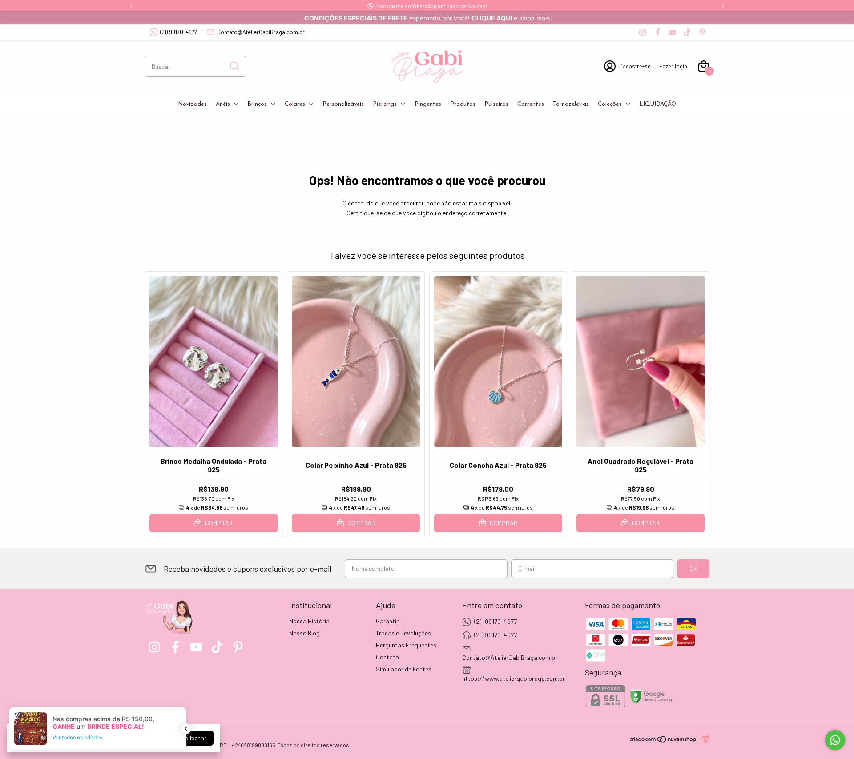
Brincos (257, 104)
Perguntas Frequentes (406, 645)
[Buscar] (234, 65)
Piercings (385, 104)
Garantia (388, 621)
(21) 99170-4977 (178, 32)
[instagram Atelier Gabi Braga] (642, 32)
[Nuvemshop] (663, 740)
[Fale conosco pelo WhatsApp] (835, 740)
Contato (387, 657)
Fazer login (673, 66)
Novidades (192, 104)
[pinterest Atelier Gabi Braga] (702, 32)
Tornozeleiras (571, 104)
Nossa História (309, 621)
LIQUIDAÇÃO (657, 104)
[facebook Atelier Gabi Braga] (657, 32)
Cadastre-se (635, 66)
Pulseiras (496, 104)
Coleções (610, 104)
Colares (295, 104)
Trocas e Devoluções (403, 633)
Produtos (462, 104)
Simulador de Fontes (403, 669)
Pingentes (428, 104)
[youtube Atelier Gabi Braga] (672, 32)
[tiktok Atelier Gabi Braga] (687, 32)
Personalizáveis (343, 104)
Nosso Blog (304, 633)
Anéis (223, 104)
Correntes (530, 104)
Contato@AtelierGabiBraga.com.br (261, 32)
